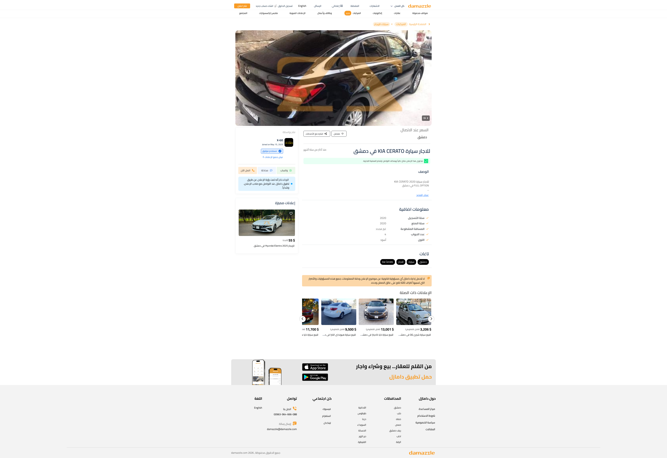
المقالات (430, 429)
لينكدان (327, 423)
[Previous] (302, 319)
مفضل (337, 134)
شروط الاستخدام (426, 415)
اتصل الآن (245, 170)
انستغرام (326, 416)
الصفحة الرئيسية (417, 24)
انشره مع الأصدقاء (314, 134)
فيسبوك (327, 409)
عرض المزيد (422, 195)
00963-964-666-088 (285, 414)
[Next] (431, 319)
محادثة (264, 170)
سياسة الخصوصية (425, 422)
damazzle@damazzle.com (282, 429)
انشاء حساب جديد (264, 6)
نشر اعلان (242, 6)
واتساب (284, 170)
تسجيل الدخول (285, 6)
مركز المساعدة (427, 408)
